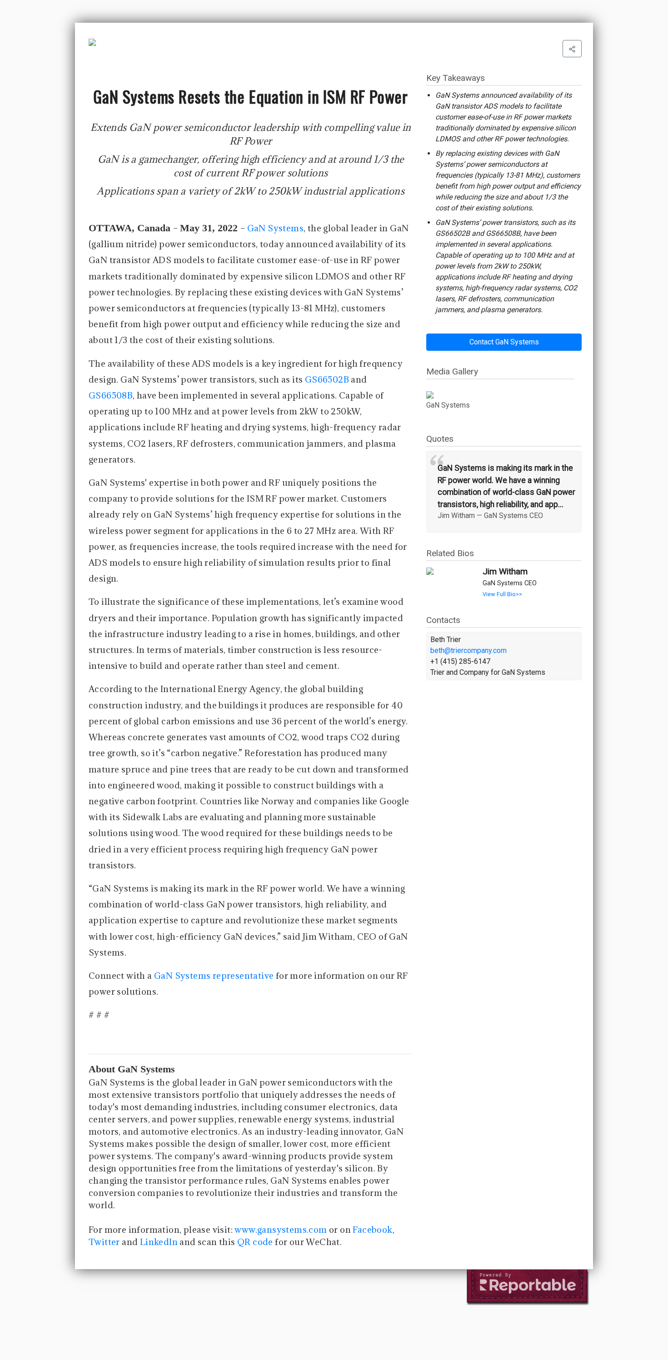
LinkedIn (159, 1241)
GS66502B (327, 379)
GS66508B (111, 395)
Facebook (372, 1229)
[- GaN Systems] (500, 395)
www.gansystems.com (280, 1229)
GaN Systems (275, 228)
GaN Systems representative (214, 975)
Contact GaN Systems (504, 342)
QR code (255, 1241)
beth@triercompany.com (468, 650)
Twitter (104, 1241)
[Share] (572, 48)
